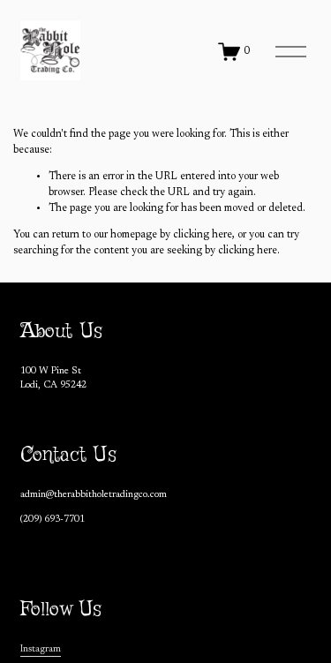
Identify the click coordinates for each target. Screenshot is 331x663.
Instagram (40, 649)
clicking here (202, 235)
